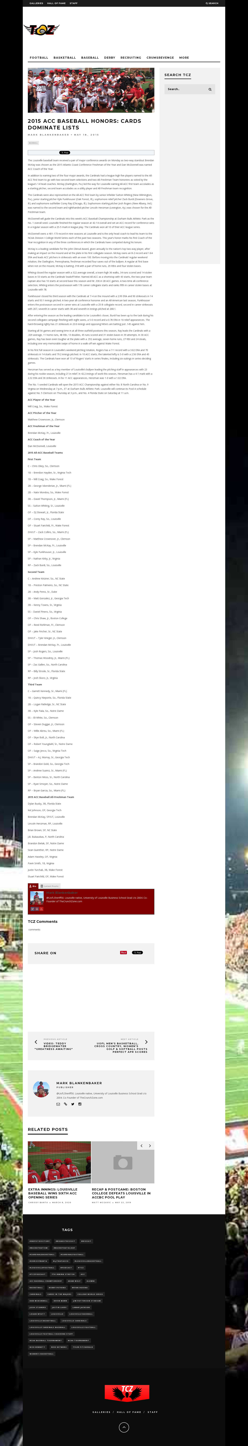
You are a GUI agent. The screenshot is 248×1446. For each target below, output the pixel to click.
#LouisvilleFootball (42, 1268)
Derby (109, 57)
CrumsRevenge (160, 57)
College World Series (90, 1294)
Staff (74, 3)
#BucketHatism (39, 1248)
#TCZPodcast (38, 1274)
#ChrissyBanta (38, 1261)
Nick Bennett (37, 1347)
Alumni (91, 1281)
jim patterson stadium (87, 1301)
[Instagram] (37, 909)
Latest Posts (51, 886)
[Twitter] (33, 909)
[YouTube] (41, 909)
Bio (34, 886)
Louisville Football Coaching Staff (51, 1334)
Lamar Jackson (81, 1307)
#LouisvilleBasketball (88, 1261)
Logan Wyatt (37, 1314)
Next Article (130, 1039)
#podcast (66, 1268)
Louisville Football (84, 1327)
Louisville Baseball (81, 1314)
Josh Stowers (38, 1307)
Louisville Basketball (43, 1321)
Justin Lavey (59, 1307)
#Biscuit (86, 1241)
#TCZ (81, 1268)
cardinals (36, 1294)
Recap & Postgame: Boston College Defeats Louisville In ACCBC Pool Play (54, 1193)
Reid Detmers (59, 1347)
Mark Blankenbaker (49, 134)
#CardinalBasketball (42, 1254)
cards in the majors (60, 1294)
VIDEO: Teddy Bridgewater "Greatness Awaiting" (54, 1046)
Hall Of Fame (56, 3)
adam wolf (74, 1281)
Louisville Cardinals (74, 1321)
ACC (83, 1274)
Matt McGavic (34, 1202)
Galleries (36, 3)
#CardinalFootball (72, 1254)
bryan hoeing (80, 1287)
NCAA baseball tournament (46, 1340)
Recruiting (131, 57)
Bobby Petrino (57, 1287)
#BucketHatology (64, 1248)
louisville (57, 1314)
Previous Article (55, 1039)
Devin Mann (60, 1301)
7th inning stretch (63, 1274)
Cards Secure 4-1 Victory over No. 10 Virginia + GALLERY (119, 1191)
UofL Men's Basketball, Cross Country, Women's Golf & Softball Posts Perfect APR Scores (121, 1047)
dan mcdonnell (39, 1301)
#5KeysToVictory (40, 1241)
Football (39, 57)
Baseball (90, 57)
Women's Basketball (42, 1354)
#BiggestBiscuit (65, 1241)
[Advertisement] (163, 30)
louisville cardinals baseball (47, 1327)
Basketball (65, 57)
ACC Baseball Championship (46, 1281)
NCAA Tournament (78, 1340)
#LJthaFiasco (61, 1261)
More (184, 57)
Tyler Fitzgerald (83, 1347)
